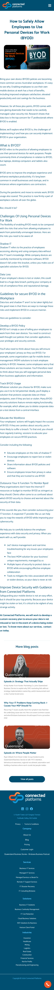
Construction (27, 954)
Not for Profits (27, 961)
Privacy (17, 824)
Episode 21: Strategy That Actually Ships (23, 681)
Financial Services (27, 958)
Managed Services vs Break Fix (27, 877)
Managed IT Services (27, 872)
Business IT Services (27, 868)
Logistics (27, 948)
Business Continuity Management (27, 909)
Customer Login (27, 849)
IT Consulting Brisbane (27, 891)
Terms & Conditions (31, 824)
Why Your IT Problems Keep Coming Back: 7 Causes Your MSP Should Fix (25, 704)
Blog (27, 839)
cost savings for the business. (30, 98)
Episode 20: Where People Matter (20, 753)
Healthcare (27, 941)
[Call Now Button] (47, 984)
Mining (27, 944)
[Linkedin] (22, 808)
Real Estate (27, 951)
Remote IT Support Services (27, 881)
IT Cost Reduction (27, 914)
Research (33, 114)
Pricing (27, 844)
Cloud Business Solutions (27, 918)
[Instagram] (27, 808)
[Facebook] (31, 808)
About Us (27, 835)
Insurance (27, 938)
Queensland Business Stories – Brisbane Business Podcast (27, 854)
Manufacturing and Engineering (27, 965)
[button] (49, 5)
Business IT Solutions (27, 904)
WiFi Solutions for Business (27, 923)
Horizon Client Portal (27, 927)
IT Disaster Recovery (27, 886)
